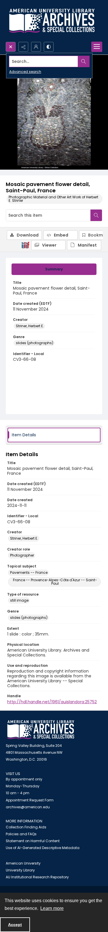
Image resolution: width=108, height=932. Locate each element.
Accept (15, 924)
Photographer (22, 555)
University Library (20, 870)
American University (23, 863)
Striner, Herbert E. (30, 325)
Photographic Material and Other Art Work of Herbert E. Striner (53, 199)
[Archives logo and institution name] (52, 21)
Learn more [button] (52, 908)
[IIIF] (25, 245)
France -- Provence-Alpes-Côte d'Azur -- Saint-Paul (55, 582)
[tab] (54, 269)
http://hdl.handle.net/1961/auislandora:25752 (52, 702)
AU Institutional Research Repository (37, 877)
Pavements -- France (29, 572)
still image (19, 600)
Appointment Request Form (30, 800)
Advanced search (25, 71)
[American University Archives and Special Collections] (41, 729)
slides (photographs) (34, 342)
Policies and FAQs (21, 834)
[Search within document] (96, 215)
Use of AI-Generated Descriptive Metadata (42, 847)
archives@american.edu (28, 807)
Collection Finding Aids (26, 827)
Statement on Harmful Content (33, 840)
